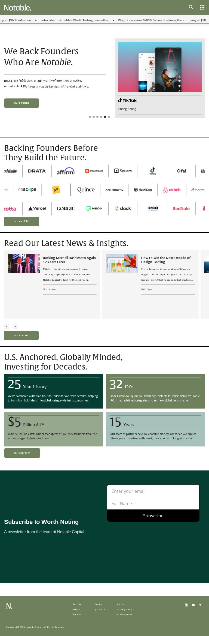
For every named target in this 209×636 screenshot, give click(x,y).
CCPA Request (124, 614)
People (76, 609)
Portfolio (77, 603)
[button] (202, 7)
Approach (78, 614)
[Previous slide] (6, 326)
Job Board (100, 609)
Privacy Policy (124, 609)
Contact (121, 603)
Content (99, 603)
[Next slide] (15, 326)
